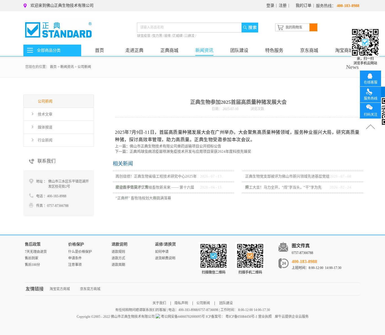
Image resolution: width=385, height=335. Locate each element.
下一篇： (183, 151)
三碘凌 (189, 36)
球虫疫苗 (144, 36)
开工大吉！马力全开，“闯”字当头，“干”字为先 (283, 187)
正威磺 (177, 36)
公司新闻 (84, 67)
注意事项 (75, 265)
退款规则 (118, 252)
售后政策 (33, 244)
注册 (283, 5)
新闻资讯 (67, 67)
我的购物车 (294, 27)
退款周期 (118, 265)
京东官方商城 (90, 289)
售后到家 (31, 258)
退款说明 (119, 244)
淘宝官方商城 (60, 289)
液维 (168, 36)
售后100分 (32, 265)
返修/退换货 (165, 244)
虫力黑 (157, 36)
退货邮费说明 (165, 258)
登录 (270, 5)
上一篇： (168, 146)
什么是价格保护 (80, 252)
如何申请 (162, 252)
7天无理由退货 (36, 252)
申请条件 (75, 258)
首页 (99, 50)
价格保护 (76, 244)
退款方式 (118, 258)
